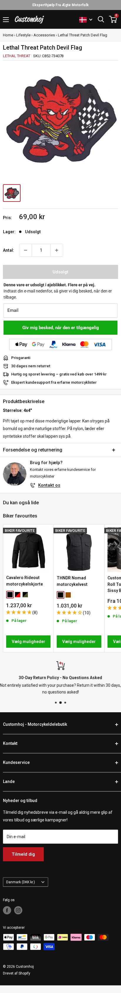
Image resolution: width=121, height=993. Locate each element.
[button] (19, 612)
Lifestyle (23, 35)
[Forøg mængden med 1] (57, 250)
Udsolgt (60, 272)
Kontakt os (49, 485)
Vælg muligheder (28, 641)
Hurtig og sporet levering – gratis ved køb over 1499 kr (59, 374)
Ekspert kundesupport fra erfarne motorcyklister (54, 382)
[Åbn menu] (6, 19)
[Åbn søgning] (101, 19)
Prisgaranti (20, 358)
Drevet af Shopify (16, 973)
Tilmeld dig (23, 854)
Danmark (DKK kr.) (20, 882)
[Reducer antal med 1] (25, 250)
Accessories (44, 35)
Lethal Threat (16, 56)
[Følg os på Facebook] (7, 910)
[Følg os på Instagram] (18, 910)
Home (8, 35)
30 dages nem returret (30, 366)
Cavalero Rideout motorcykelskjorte (24, 580)
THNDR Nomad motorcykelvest (72, 581)
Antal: (8, 250)
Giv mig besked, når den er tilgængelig (60, 327)
